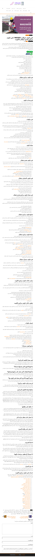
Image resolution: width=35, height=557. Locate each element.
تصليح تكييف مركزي (12, 278)
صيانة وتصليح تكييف (28, 227)
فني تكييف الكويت (27, 482)
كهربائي (26, 141)
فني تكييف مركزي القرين (19, 475)
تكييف (30, 313)
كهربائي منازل (25, 10)
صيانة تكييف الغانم (26, 72)
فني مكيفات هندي (28, 341)
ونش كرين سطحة (19, 8)
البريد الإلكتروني (30, 540)
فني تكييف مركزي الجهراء (26, 505)
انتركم (29, 10)
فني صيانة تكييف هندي (19, 171)
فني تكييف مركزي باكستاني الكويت (25, 488)
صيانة (14, 242)
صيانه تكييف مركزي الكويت (26, 489)
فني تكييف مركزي (26, 340)
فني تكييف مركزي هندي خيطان (18, 512)
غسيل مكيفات (7, 510)
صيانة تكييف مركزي (28, 343)
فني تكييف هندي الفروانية (26, 503)
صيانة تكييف (29, 245)
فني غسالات (31, 96)
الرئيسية (32, 15)
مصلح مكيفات (18, 513)
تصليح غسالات (15, 95)
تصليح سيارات (8, 8)
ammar (25, 41)
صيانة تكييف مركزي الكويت (26, 498)
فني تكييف (28, 15)
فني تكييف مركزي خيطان (26, 512)
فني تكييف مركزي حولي (27, 478)
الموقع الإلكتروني (30, 544)
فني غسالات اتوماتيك (28, 95)
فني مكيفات (16, 248)
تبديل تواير (24, 8)
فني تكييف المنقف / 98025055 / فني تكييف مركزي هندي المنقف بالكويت (11, 517)
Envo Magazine (23, 554)
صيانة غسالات (21, 95)
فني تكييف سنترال (26, 315)
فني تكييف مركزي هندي (7, 166)
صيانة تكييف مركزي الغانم (25, 73)
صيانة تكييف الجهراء (27, 508)
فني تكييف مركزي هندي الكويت (25, 484)
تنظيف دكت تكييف (28, 277)
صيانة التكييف (18, 249)
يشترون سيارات (16, 10)
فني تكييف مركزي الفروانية (26, 500)
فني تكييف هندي (21, 163)
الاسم (32, 536)
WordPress (16, 554)
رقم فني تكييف (29, 251)
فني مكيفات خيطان (23, 513)
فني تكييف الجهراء (27, 504)
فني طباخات (19, 94)
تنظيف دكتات (29, 231)
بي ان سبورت (13, 8)
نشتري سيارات (27, 299)
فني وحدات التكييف (28, 151)
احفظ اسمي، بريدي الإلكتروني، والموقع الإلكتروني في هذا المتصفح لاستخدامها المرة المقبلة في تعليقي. (17, 548)
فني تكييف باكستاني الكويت (26, 487)
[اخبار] (2, 8)
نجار (12, 10)
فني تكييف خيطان (10, 511)
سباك (16, 96)
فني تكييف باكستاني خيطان (17, 511)
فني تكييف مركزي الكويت (26, 483)
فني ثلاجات (26, 94)
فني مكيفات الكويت (27, 492)
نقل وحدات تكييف (13, 513)
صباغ (21, 10)
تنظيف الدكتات (27, 84)
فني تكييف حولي (28, 479)
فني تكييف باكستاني (24, 511)
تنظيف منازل (29, 298)
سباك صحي (17, 114)
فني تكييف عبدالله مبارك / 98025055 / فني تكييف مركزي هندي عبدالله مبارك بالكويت (24, 517)
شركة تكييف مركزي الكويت (26, 499)
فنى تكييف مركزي (28, 250)
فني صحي (20, 96)
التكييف (22, 310)
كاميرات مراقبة (8, 10)
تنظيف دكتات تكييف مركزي (25, 140)
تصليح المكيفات (26, 229)
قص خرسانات (29, 128)
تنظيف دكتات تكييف (28, 253)
